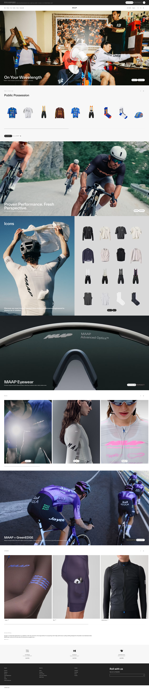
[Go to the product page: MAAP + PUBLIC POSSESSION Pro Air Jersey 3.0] (12, 112)
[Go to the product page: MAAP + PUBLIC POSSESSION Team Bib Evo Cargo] (44, 112)
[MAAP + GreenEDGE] (74, 508)
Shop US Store (128, 2)
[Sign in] (140, 8)
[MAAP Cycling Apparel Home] (74, 8)
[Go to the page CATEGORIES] (28, 587)
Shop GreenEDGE (140, 539)
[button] (21, 680)
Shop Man (136, 210)
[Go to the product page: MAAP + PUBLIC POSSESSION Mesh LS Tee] (60, 112)
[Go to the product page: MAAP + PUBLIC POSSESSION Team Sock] (107, 112)
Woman (109, 310)
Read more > (6, 639)
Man (114, 310)
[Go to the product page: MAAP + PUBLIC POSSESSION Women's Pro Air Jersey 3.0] (75, 112)
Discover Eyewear (131, 384)
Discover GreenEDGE (130, 539)
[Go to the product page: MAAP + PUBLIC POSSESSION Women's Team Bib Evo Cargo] (91, 112)
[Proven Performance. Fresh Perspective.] (74, 178)
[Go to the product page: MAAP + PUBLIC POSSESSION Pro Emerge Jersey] (28, 112)
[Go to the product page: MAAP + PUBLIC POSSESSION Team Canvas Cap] (139, 114)
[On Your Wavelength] (74, 48)
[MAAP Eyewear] (74, 353)
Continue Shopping (137, 2)
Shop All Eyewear (140, 384)
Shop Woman (141, 210)
